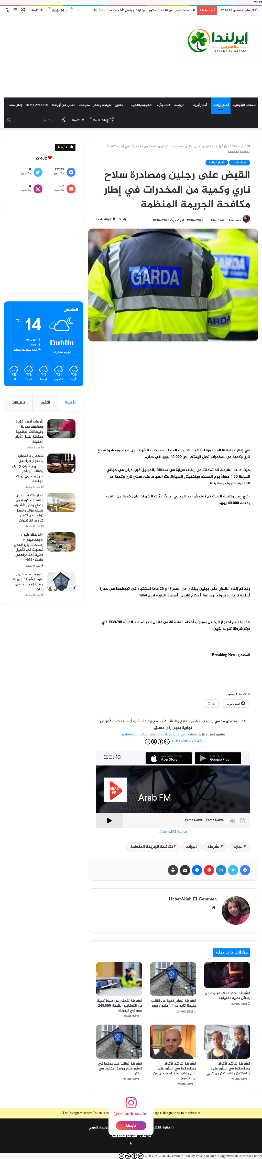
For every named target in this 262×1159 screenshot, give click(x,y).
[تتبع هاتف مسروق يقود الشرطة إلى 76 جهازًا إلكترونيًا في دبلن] (61, 581)
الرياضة (179, 105)
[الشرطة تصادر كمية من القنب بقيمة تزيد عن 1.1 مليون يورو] (173, 979)
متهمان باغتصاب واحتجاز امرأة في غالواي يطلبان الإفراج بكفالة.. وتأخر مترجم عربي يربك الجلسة (27, 468)
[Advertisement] (87, 56)
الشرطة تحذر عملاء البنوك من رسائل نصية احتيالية (227, 995)
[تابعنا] (131, 1106)
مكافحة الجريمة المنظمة (151, 846)
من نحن (145, 1136)
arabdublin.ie (131, 734)
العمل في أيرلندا (63, 105)
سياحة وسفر (102, 105)
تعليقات (18, 402)
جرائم (190, 846)
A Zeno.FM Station (173, 832)
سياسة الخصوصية (124, 1136)
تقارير (119, 105)
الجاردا (238, 846)
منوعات (84, 105)
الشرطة (214, 846)
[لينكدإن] (221, 870)
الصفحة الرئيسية (244, 105)
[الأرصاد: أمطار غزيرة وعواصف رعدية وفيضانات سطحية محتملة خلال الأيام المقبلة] (61, 428)
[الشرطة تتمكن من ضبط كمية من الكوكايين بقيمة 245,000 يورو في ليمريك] (119, 979)
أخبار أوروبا (199, 105)
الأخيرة (70, 402)
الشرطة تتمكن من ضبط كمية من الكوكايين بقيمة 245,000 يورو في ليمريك (119, 1006)
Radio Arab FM (37, 105)
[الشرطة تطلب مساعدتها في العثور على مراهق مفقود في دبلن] (119, 1041)
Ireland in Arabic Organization (173, 734)
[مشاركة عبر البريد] (185, 870)
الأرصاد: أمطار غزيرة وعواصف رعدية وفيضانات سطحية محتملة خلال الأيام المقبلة (29, 432)
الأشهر (45, 402)
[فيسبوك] (245, 870)
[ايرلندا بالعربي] (218, 42)
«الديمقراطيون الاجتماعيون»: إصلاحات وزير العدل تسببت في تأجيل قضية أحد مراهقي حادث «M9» (28, 547)
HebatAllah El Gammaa (225, 220)
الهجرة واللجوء (141, 105)
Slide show (239, 162)
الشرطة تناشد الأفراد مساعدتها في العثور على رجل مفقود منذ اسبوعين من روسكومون (174, 1071)
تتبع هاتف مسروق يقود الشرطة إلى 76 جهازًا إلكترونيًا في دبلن (28, 581)
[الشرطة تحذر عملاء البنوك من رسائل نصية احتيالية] (227, 975)
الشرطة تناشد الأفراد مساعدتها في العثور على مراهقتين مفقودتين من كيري (228, 1068)
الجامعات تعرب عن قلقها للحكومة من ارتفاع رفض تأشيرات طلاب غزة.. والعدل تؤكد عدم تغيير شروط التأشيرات (28, 508)
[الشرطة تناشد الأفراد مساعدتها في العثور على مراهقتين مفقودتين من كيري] (227, 1041)
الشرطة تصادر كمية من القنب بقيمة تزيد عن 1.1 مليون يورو (173, 1003)
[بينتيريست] (209, 870)
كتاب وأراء (164, 105)
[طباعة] (173, 870)
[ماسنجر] (197, 870)
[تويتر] (233, 870)
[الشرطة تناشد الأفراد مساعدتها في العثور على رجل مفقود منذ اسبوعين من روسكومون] (173, 1041)
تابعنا (131, 1125)
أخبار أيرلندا (221, 105)
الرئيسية (240, 146)
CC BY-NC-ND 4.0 (186, 741)
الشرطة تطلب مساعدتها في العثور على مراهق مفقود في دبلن (120, 1068)
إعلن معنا (15, 105)
